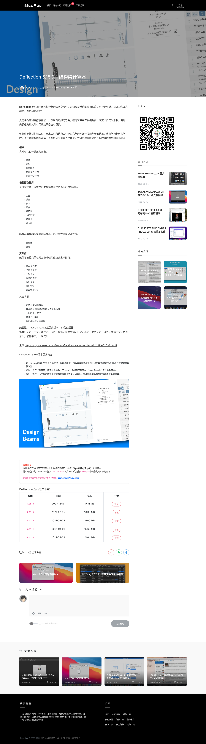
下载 (116, 504)
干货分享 (80, 5)
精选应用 (57, 5)
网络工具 (131, 724)
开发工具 (109, 724)
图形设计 (109, 719)
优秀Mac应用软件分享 (32, 5)
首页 (49, 5)
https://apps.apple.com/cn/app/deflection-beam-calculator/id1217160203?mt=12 (71, 345)
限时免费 (68, 5)
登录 (180, 5)
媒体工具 (120, 719)
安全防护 (120, 724)
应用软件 (116, 714)
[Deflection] (21, 87)
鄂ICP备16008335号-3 (70, 738)
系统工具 (127, 714)
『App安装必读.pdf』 (82, 468)
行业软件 (41, 87)
